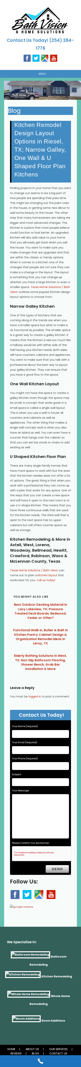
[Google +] (45, 58)
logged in (35, 696)
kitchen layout (47, 575)
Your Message (20, 790)
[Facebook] (27, 58)
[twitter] (27, 894)
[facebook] (15, 894)
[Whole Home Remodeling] (28, 996)
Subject (16, 774)
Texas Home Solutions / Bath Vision (34, 570)
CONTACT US (58, 1053)
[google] (39, 894)
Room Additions (53, 1021)
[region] (40, 90)
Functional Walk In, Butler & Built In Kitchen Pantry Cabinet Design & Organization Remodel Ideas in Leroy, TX (40, 637)
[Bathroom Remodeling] (30, 957)
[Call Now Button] (40, 1061)
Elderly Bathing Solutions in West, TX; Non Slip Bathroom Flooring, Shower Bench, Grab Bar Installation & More (40, 662)
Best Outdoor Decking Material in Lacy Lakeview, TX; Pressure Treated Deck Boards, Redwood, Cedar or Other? (40, 611)
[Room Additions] (26, 1021)
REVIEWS (16, 1053)
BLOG (35, 1053)
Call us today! (46, 580)
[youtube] (54, 58)
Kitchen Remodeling (56, 976)
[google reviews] (21, 905)
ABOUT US (32, 1049)
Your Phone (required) (25, 758)
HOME (11, 1049)
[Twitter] (36, 58)
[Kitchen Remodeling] (23, 976)
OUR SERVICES (58, 1049)
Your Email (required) (24, 742)
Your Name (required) (25, 726)
